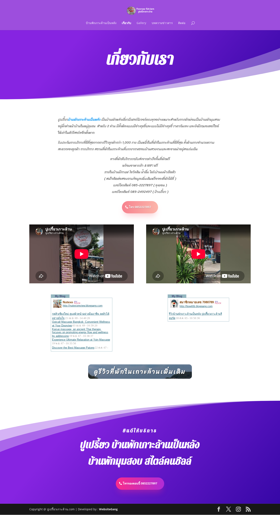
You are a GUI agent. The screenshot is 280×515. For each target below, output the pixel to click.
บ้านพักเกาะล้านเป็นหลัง (101, 23)
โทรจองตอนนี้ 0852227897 (140, 483)
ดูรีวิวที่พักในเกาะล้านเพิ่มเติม (140, 371)
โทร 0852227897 (140, 207)
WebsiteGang (108, 509)
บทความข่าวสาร (162, 23)
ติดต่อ (181, 23)
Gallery (141, 23)
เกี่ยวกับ (126, 23)
